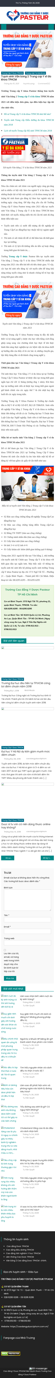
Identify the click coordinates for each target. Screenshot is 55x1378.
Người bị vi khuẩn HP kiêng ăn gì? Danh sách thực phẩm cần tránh (36, 1040)
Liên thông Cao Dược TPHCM (20, 1256)
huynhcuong (28, 83)
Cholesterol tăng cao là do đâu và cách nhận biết (36, 1130)
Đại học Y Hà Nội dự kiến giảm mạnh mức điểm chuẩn (25, 753)
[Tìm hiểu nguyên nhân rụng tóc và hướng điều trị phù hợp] (9, 1188)
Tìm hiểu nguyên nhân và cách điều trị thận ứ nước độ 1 (36, 1069)
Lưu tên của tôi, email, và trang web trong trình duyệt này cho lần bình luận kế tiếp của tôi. (11, 962)
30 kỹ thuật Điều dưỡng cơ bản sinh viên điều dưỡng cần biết (48, 858)
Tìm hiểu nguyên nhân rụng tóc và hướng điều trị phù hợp (36, 1180)
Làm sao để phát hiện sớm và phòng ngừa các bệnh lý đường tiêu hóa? (36, 1088)
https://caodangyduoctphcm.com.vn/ (29, 1326)
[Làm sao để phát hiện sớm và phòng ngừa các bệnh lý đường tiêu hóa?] (9, 1092)
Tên (6, 915)
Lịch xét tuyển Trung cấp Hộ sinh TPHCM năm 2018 (28, 130)
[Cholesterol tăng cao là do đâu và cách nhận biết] (9, 1140)
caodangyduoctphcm (36, 758)
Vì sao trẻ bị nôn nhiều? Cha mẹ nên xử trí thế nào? (36, 1208)
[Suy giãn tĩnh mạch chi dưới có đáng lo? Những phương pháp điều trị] (9, 1023)
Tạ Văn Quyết (28, 1005)
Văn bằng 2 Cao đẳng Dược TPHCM (22, 1260)
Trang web (9, 938)
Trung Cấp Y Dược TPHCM (12, 73)
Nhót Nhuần (30, 690)
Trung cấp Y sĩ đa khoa (35, 73)
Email (7, 926)
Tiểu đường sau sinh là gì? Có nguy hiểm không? (35, 1108)
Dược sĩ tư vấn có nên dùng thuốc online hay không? (25, 826)
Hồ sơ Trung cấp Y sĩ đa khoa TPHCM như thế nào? (27, 114)
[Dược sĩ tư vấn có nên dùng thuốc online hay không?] (27, 800)
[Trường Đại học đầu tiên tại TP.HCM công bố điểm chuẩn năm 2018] (27, 661)
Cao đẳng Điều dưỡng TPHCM (20, 1249)
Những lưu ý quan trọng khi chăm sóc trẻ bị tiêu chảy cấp (37, 1162)
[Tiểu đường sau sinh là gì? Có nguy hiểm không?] (9, 1114)
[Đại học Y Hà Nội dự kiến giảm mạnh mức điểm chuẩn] (27, 725)
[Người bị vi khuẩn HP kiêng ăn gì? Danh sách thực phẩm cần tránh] (9, 1049)
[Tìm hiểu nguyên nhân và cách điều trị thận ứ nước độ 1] (9, 1073)
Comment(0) (44, 83)
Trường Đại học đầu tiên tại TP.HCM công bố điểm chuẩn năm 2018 (25, 684)
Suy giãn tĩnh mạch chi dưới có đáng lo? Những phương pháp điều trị (35, 1017)
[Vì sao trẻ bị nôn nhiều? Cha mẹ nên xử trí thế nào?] (9, 1214)
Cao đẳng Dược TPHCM (18, 1246)
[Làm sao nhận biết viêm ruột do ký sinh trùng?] (9, 1001)
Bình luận (8, 887)
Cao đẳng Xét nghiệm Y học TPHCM (23, 1253)
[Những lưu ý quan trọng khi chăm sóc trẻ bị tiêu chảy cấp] (9, 1165)
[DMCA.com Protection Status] (10, 1353)
